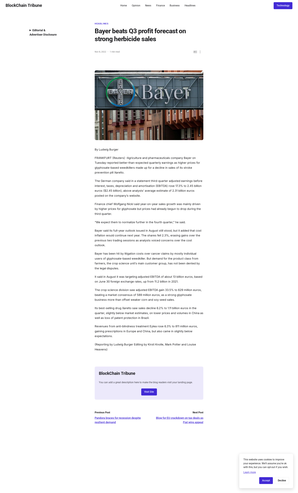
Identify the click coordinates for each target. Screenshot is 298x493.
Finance (160, 5)
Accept (266, 480)
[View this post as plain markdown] (195, 52)
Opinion (136, 5)
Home (123, 5)
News (148, 5)
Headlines (190, 5)
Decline (282, 480)
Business (175, 5)
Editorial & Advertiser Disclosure (43, 32)
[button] (200, 52)
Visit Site (149, 391)
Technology (283, 5)
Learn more (249, 472)
